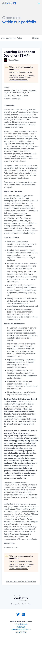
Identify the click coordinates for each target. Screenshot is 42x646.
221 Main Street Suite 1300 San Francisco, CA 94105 (21, 627)
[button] (39, 3)
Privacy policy (15, 604)
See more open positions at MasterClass (21, 582)
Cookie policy (26, 604)
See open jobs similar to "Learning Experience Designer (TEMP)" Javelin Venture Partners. (21, 77)
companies (10, 38)
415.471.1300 (21, 632)
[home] (9, 3)
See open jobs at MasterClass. (20, 72)
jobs (2, 38)
